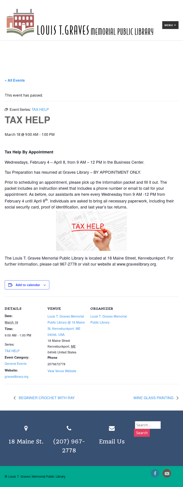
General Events (16, 363)
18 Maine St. (26, 441)
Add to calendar (28, 285)
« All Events (15, 80)
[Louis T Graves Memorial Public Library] (92, 37)
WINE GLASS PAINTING (153, 397)
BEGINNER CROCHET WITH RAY (46, 397)
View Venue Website (62, 371)
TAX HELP (12, 351)
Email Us (112, 441)
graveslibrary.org (16, 376)
